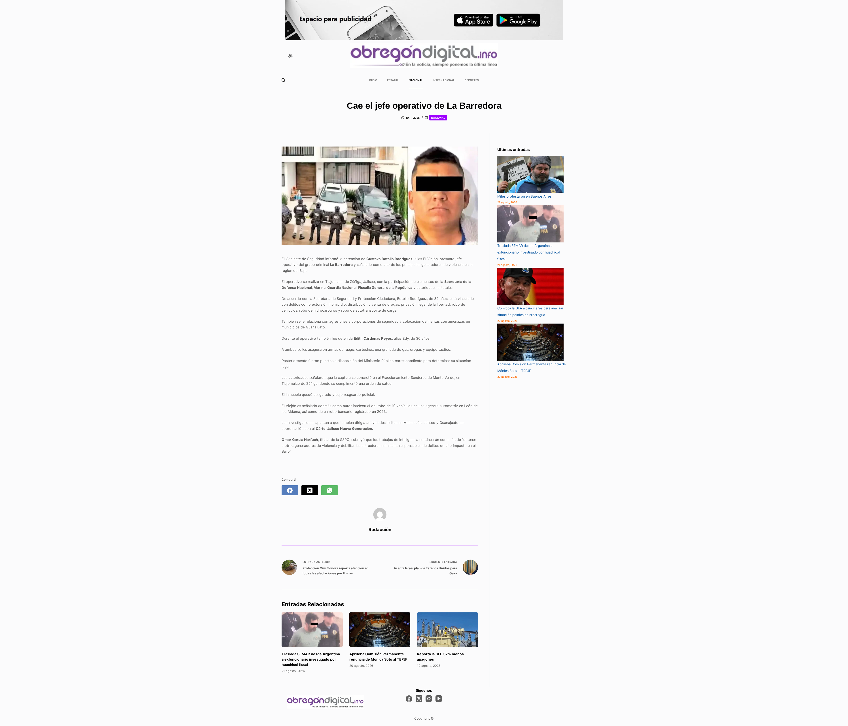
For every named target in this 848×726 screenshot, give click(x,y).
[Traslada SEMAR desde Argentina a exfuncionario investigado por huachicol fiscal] (312, 629)
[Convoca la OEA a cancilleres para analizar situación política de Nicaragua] (530, 286)
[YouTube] (438, 698)
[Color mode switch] (290, 55)
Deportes (472, 80)
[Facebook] (290, 490)
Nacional (416, 80)
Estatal (393, 80)
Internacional (444, 80)
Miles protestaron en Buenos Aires (524, 196)
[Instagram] (429, 698)
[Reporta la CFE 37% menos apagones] (447, 629)
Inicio (373, 80)
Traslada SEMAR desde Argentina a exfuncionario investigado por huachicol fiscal (311, 659)
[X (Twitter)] (309, 490)
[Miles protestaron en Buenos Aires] (530, 174)
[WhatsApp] (329, 490)
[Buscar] (283, 80)
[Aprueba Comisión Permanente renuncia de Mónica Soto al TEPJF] (380, 629)
